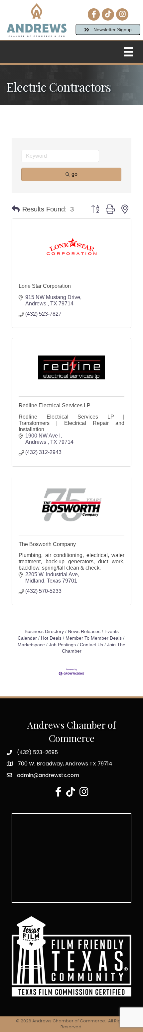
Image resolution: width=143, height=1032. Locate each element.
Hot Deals (51, 638)
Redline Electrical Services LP (54, 405)
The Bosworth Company (47, 544)
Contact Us (91, 644)
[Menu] (128, 52)
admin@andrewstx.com (48, 775)
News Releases (84, 631)
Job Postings (62, 644)
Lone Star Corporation (45, 286)
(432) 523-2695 (37, 752)
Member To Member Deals (94, 638)
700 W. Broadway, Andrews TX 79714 (65, 763)
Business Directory (44, 631)
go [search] (74, 174)
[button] (16, 209)
